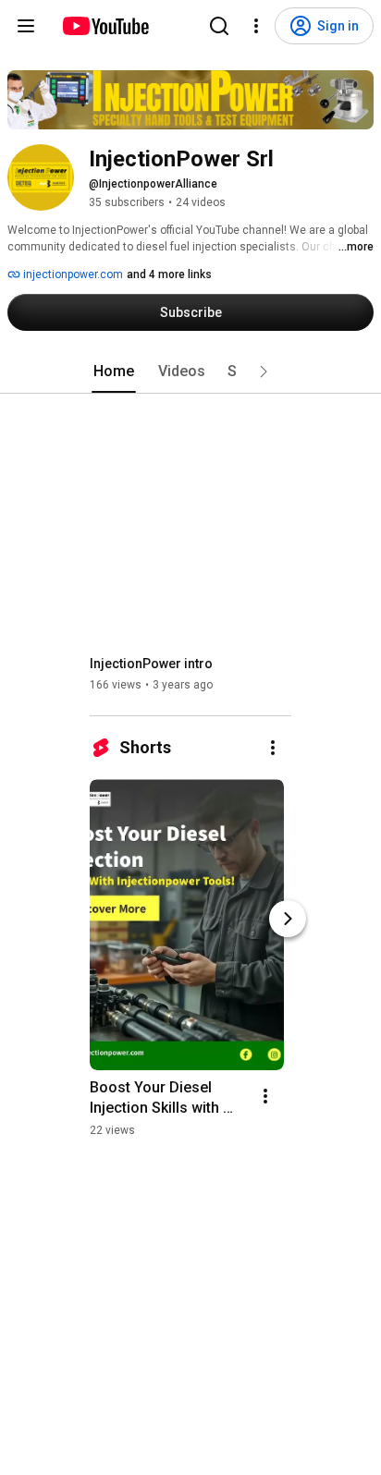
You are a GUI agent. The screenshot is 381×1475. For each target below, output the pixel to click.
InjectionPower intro (151, 663)
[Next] (287, 918)
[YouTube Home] (105, 26)
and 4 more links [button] (169, 274)
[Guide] (26, 26)
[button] (263, 371)
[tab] (114, 371)
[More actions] (272, 747)
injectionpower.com (71, 274)
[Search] (219, 26)
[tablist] (190, 371)
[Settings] (256, 26)
